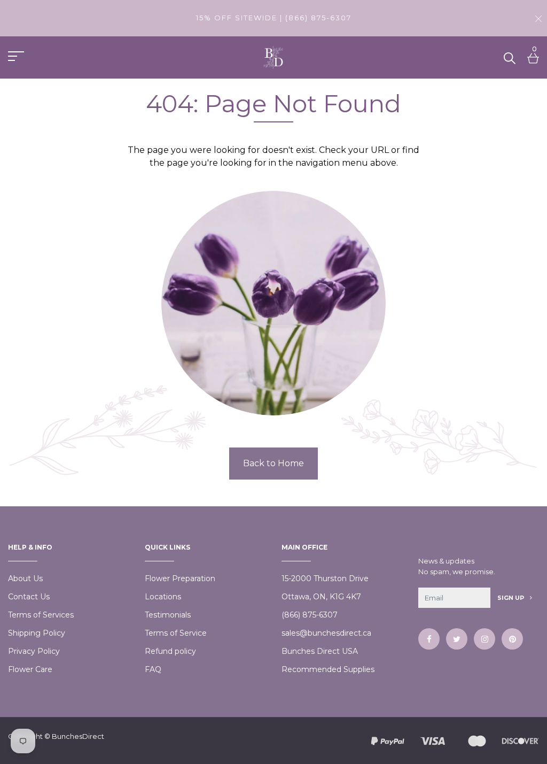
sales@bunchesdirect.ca (326, 633)
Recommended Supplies (328, 669)
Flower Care (30, 669)
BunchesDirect (78, 736)
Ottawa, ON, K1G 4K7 (321, 596)
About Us (25, 578)
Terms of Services (41, 615)
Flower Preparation (180, 578)
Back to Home (273, 463)
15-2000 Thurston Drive (325, 578)
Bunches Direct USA (320, 651)
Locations (163, 596)
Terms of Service (176, 633)
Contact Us (29, 596)
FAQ (153, 669)
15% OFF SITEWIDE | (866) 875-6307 (273, 17)
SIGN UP (511, 597)
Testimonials (168, 615)
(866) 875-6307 (310, 615)
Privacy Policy (34, 651)
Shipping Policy (36, 633)
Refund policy (170, 651)
